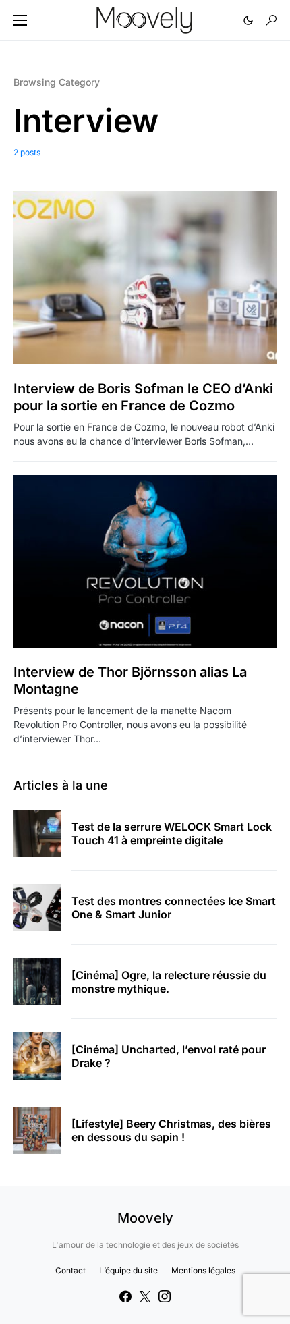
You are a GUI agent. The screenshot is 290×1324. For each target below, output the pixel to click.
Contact (70, 1270)
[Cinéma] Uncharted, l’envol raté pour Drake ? (168, 1056)
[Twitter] (145, 1296)
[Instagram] (164, 1296)
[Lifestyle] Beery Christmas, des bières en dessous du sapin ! (171, 1130)
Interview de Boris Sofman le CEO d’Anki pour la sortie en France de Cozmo (143, 397)
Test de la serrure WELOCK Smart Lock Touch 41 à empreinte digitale (171, 833)
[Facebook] (125, 1296)
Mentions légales (203, 1270)
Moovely (145, 1218)
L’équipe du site (128, 1270)
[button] (20, 20)
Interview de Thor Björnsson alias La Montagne (130, 680)
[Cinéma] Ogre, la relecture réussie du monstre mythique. (168, 981)
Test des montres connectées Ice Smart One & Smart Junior (173, 907)
